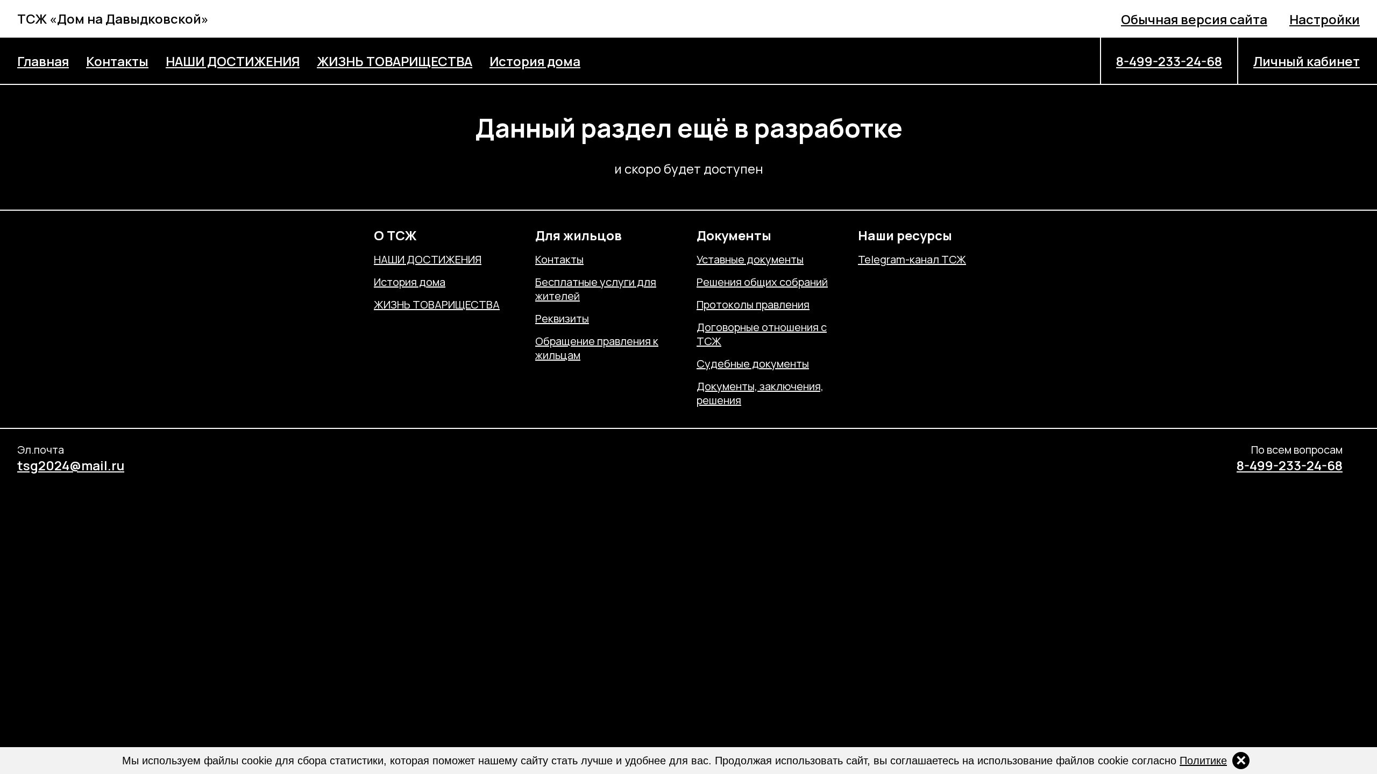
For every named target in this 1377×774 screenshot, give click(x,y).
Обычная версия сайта (1194, 19)
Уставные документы (750, 260)
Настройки (1324, 19)
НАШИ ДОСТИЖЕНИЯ (233, 61)
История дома (534, 61)
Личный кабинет (1306, 61)
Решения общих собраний (762, 282)
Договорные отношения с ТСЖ (762, 334)
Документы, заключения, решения (760, 393)
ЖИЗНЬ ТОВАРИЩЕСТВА (394, 61)
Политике (1203, 760)
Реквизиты (562, 319)
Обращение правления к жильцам (596, 348)
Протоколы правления (753, 305)
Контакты (117, 61)
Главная (43, 61)
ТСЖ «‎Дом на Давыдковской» (113, 18)
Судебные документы (753, 364)
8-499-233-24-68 (1169, 61)
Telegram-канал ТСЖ (912, 260)
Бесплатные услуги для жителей (595, 289)
